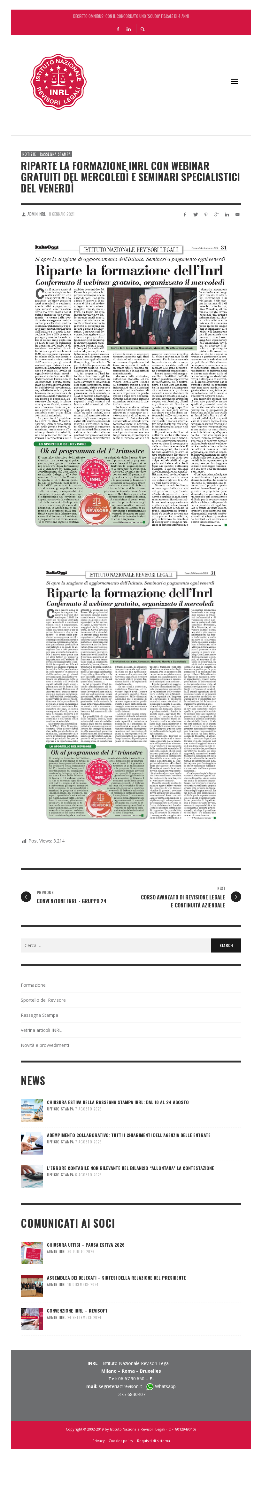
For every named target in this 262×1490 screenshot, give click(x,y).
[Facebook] (118, 28)
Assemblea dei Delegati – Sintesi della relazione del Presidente (116, 1277)
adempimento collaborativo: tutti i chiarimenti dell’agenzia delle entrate (129, 1135)
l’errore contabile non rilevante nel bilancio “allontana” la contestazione (130, 1168)
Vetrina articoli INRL (41, 1030)
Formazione (33, 985)
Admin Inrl (36, 214)
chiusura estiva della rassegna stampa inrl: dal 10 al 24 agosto (131, 16)
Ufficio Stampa (60, 1108)
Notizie (29, 154)
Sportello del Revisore (43, 1000)
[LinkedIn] (128, 28)
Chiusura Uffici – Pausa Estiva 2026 (86, 1244)
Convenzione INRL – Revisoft (77, 1310)
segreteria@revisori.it (122, 1386)
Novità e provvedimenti (45, 1045)
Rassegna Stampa (55, 154)
